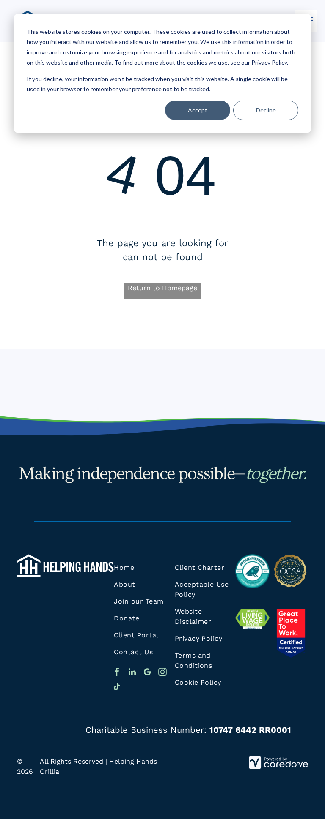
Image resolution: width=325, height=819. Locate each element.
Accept (197, 110)
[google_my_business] (147, 673)
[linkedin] (132, 673)
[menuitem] (145, 567)
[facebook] (116, 673)
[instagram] (162, 673)
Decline (266, 110)
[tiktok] (116, 687)
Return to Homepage (162, 288)
